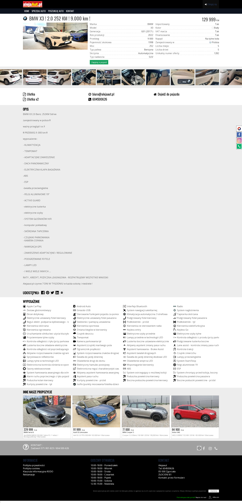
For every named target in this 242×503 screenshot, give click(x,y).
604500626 (99, 99)
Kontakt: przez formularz (171, 477)
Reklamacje (29, 474)
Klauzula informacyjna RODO (38, 471)
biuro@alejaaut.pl (103, 94)
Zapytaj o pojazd (99, 62)
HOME (26, 11)
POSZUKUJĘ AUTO (56, 11)
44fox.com (216, 497)
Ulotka (31, 94)
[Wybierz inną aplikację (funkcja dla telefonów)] (62, 292)
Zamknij (213, 491)
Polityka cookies (31, 468)
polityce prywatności (199, 491)
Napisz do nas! (191, 497)
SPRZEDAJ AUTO (39, 11)
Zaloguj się (212, 4)
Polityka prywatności (34, 465)
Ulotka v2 (33, 99)
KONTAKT (70, 11)
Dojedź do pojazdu (168, 94)
